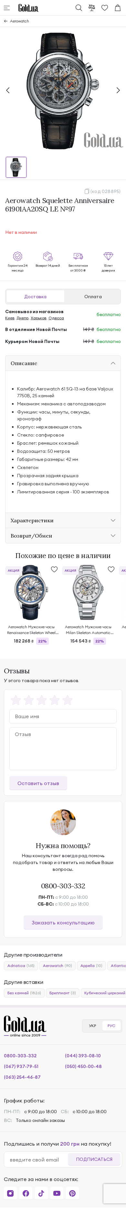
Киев (9, 317)
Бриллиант (62, 992)
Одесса (56, 317)
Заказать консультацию (63, 922)
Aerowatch (19, 21)
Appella (91, 965)
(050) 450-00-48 (83, 1066)
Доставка (35, 296)
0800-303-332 (63, 885)
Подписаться (94, 1159)
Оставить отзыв (38, 783)
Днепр (22, 317)
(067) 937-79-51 (21, 1066)
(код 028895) (105, 191)
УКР (92, 1025)
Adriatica (21, 965)
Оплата (93, 296)
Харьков (38, 317)
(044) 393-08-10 (83, 1056)
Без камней (24, 992)
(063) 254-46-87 (22, 1077)
